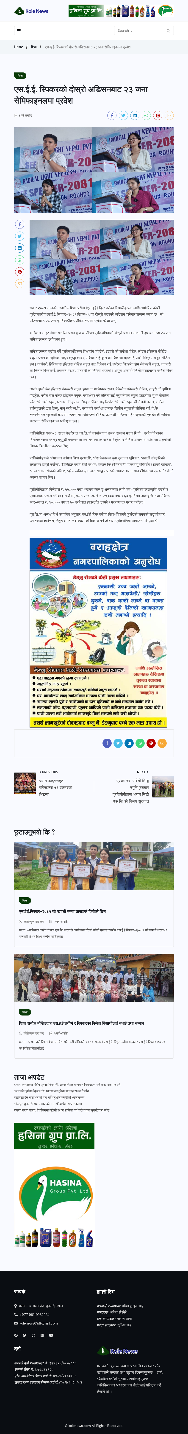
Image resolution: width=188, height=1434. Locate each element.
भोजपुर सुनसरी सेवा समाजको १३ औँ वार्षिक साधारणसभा (48, 1104)
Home (18, 47)
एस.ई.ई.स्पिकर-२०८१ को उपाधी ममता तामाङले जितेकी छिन (62, 911)
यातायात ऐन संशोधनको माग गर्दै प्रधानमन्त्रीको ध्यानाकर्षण (49, 1097)
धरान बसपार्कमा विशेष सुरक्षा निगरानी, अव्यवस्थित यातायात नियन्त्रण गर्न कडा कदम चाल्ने (67, 1084)
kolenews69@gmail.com (39, 1323)
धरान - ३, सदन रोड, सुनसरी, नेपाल (40, 1306)
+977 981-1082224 (34, 1314)
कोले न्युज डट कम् (34, 921)
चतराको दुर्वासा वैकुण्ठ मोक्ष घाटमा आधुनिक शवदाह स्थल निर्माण (51, 1091)
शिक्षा (34, 47)
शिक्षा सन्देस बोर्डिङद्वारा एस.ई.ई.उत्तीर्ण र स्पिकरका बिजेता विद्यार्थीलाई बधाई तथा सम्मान (81, 1023)
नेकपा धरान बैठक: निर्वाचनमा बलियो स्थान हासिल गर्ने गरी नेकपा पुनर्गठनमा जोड (61, 1110)
